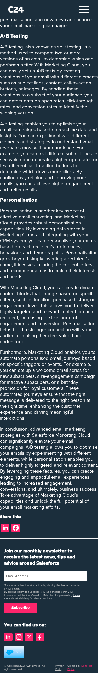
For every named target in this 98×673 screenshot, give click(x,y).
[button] (84, 9)
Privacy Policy (59, 667)
